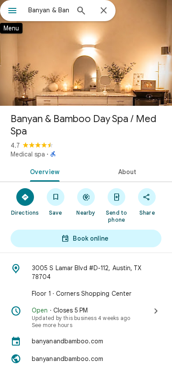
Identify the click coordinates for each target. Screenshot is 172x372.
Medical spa (28, 154)
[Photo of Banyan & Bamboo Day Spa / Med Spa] (86, 53)
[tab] (43, 171)
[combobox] (48, 10)
